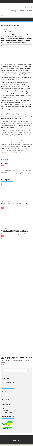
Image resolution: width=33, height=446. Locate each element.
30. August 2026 (5, 201)
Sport (2, 165)
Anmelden (4, 391)
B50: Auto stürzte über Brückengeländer (7, 171)
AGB (3, 408)
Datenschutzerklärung (7, 412)
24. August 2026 (5, 228)
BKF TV (28, 6)
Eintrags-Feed (5, 394)
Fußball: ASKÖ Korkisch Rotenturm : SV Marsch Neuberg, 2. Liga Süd (26, 172)
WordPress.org (5, 399)
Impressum (5, 410)
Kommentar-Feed (6, 396)
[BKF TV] (2, 19)
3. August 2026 (5, 355)
